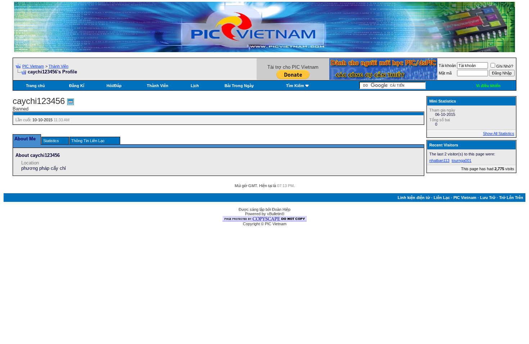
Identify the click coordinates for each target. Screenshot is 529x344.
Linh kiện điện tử (414, 197)
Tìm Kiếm (295, 85)
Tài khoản (447, 65)
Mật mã (445, 73)
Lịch (195, 85)
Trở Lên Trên (511, 197)
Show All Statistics (498, 133)
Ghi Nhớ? (504, 66)
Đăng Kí (76, 85)
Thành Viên (58, 66)
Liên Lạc (442, 197)
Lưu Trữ (488, 197)
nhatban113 (439, 160)
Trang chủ (35, 85)
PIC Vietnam (33, 66)
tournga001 (461, 160)
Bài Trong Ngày (239, 85)
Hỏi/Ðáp (114, 85)
